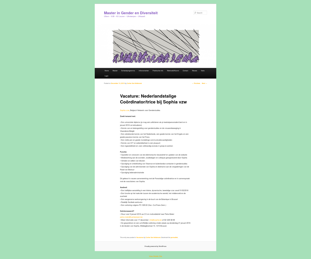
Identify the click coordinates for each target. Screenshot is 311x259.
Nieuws (194, 70)
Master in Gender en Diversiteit (131, 12)
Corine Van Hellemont (134, 83)
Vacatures (139, 237)
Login (106, 76)
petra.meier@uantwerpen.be (131, 217)
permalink (174, 237)
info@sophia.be (155, 220)
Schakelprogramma (128, 70)
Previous (196, 83)
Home (107, 70)
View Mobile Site (155, 256)
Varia (202, 70)
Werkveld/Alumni (173, 70)
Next (204, 83)
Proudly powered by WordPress (155, 246)
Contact (185, 70)
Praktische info (158, 70)
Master (115, 70)
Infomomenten (144, 70)
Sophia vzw (124, 110)
